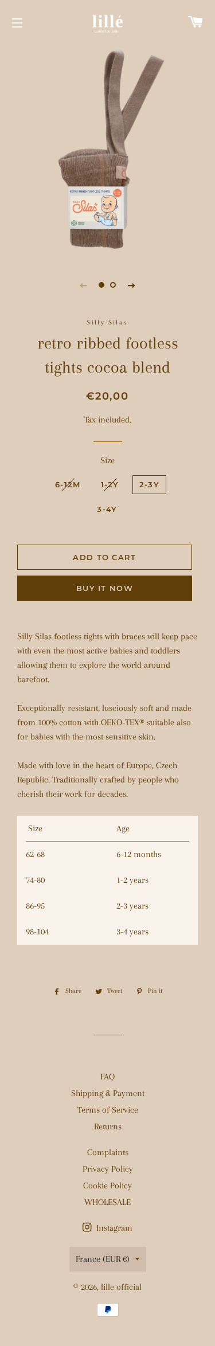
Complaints (107, 1152)
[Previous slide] (83, 285)
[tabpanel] (107, 150)
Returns (108, 1126)
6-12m (68, 484)
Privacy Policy (108, 1169)
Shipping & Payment (107, 1093)
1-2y (110, 484)
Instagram (113, 1228)
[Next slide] (131, 285)
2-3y (149, 484)
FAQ (107, 1076)
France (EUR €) (103, 1259)
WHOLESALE (107, 1202)
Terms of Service (107, 1110)
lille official (121, 1287)
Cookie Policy (107, 1185)
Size (107, 460)
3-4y (107, 509)
